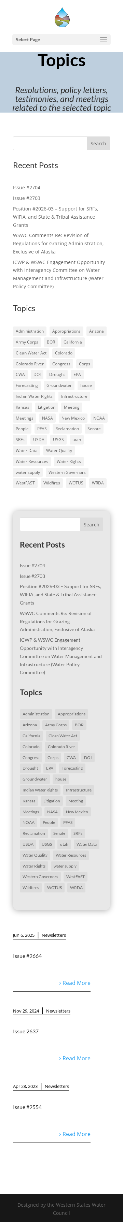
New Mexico (73, 418)
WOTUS (76, 483)
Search (98, 143)
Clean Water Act (31, 353)
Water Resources (32, 461)
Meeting (72, 407)
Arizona (96, 331)
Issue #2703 (26, 198)
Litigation (46, 407)
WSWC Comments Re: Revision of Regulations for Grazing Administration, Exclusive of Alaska (58, 243)
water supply (28, 472)
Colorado (63, 353)
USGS (58, 439)
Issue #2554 (27, 1107)
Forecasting (27, 385)
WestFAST (25, 483)
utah (76, 439)
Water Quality (59, 450)
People (22, 429)
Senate (94, 429)
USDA (38, 439)
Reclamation (67, 429)
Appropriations (66, 331)
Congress (61, 364)
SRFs (20, 439)
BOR (51, 342)
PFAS (42, 429)
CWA (20, 374)
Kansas (22, 407)
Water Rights (69, 461)
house (86, 385)
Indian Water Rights (34, 396)
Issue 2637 (26, 1031)
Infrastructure (74, 396)
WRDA (98, 483)
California (73, 342)
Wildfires (51, 483)
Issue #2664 (27, 955)
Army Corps (27, 342)
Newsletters (54, 935)
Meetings (24, 418)
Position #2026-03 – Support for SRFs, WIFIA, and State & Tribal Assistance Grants (55, 216)
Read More (77, 983)
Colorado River (30, 364)
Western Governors (67, 472)
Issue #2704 (26, 187)
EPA (77, 374)
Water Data (27, 450)
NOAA (99, 418)
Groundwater (59, 385)
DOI (37, 374)
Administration (30, 331)
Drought (57, 374)
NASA (47, 418)
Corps (84, 364)
